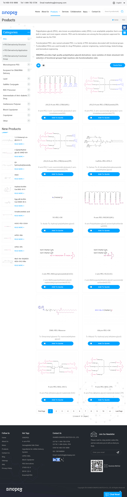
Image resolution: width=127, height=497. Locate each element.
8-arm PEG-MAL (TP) (103, 387)
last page (119, 411)
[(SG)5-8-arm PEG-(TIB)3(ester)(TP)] (57, 141)
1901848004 (60, 451)
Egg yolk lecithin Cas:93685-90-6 (20, 200)
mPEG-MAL (26, 456)
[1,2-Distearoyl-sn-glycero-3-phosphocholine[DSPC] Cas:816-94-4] (7, 140)
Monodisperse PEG (11, 65)
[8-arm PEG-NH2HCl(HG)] (104, 197)
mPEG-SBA (19, 235)
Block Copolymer (10, 110)
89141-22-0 (26, 471)
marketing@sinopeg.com (66, 455)
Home (37, 12)
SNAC (17, 175)
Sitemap (5, 461)
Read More (19, 144)
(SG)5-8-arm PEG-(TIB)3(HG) (57, 105)
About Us (45, 12)
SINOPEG (25, 437)
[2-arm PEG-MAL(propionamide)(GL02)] (57, 254)
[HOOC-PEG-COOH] (7, 226)
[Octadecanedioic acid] (7, 215)
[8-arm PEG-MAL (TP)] (104, 367)
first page (41, 411)
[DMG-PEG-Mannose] (57, 310)
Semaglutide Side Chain (30, 445)
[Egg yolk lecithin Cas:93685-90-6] (7, 202)
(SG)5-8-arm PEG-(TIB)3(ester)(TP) (57, 161)
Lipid (5, 79)
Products (54, 12)
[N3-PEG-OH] (57, 197)
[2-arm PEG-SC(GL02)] (104, 254)
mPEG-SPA (18, 247)
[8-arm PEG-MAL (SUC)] (57, 367)
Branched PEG (27, 475)
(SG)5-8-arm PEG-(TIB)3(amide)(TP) (103, 105)
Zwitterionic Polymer (12, 104)
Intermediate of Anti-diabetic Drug (15, 97)
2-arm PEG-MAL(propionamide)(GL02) (57, 274)
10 (103, 411)
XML (3, 464)
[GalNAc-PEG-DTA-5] (104, 141)
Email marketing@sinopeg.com (53, 3)
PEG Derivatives (28, 464)
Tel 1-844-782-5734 (29, 3)
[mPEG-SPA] (7, 250)
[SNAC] (7, 178)
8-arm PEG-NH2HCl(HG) (104, 217)
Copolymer (7, 115)
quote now (117, 65)
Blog (3, 457)
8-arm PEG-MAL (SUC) (57, 387)
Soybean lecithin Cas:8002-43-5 (20, 188)
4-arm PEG (26, 441)
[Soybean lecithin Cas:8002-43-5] (7, 190)
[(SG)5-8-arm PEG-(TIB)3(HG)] (57, 85)
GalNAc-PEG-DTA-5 (104, 161)
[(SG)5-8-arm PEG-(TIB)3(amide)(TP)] (104, 85)
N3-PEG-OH (57, 217)
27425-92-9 (26, 467)
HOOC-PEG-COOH (21, 223)
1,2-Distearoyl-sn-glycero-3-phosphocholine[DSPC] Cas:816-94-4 (23, 138)
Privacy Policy (7, 468)
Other (5, 121)
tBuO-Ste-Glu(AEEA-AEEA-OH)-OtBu (22, 260)
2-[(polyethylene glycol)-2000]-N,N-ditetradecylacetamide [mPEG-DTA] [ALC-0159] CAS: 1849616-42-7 (22, 151)
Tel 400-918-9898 (10, 3)
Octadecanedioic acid (22, 212)
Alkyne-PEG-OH (103, 330)
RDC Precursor (9, 90)
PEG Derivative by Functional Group (15, 57)
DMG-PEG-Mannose (57, 330)
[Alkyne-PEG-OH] (104, 310)
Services (65, 12)
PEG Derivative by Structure (15, 45)
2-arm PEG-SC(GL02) (103, 274)
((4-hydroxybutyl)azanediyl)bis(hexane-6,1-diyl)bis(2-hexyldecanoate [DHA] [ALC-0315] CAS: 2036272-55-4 (23, 163)
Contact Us (96, 12)
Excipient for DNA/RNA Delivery (12, 71)
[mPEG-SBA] (7, 238)
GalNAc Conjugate (11, 84)
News (85, 12)
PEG (123, 20)
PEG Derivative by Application (15, 50)
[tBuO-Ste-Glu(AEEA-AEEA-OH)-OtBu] (7, 262)
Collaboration (75, 12)
